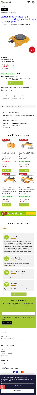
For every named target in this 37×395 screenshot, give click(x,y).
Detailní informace (6, 90)
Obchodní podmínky (6, 353)
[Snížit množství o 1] (7, 84)
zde (19, 381)
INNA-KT (6, 363)
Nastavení (18, 385)
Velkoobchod (4, 355)
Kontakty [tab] (14, 106)
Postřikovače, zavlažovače (19, 123)
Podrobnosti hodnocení (24, 24)
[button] (10, 166)
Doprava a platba (5, 349)
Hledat (4, 9)
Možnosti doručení (25, 78)
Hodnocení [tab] (21, 106)
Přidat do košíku (16, 83)
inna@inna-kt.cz (7, 336)
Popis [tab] (3, 106)
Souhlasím (17, 391)
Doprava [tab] (9, 106)
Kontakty (3, 351)
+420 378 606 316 (8, 338)
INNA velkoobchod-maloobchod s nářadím (14, 341)
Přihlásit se (7, 323)
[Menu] (33, 2)
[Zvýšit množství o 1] (7, 82)
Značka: (10, 61)
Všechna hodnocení (18, 294)
